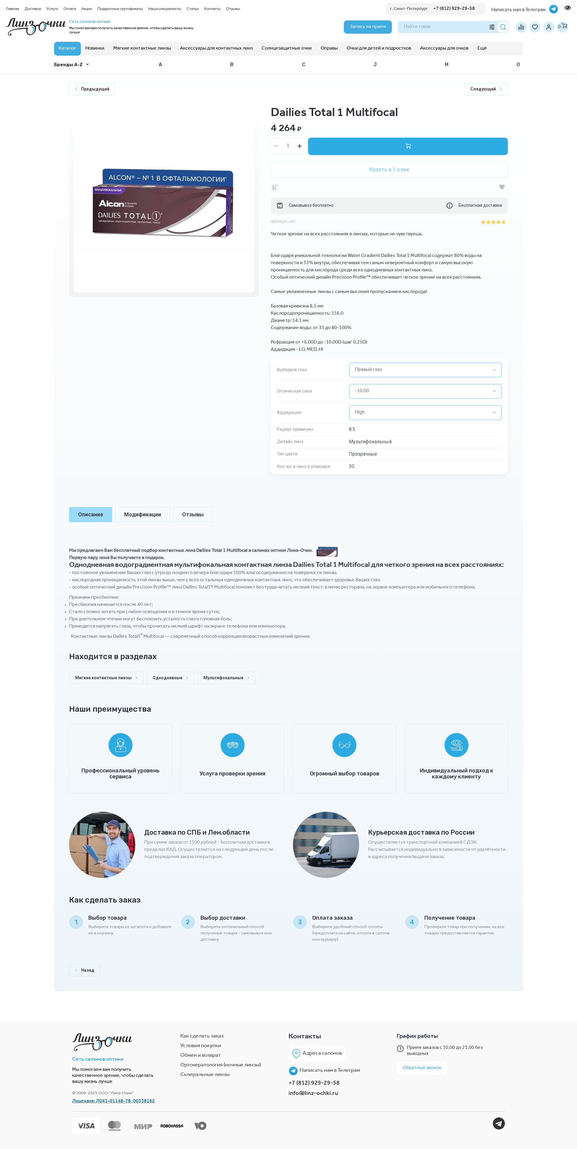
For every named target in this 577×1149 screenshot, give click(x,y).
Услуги (52, 9)
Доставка (33, 9)
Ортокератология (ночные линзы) (220, 1065)
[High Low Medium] (425, 412)
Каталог (67, 48)
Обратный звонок (422, 1068)
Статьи (193, 9)
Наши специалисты (164, 9)
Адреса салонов (322, 1053)
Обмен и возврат (200, 1056)
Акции (86, 9)
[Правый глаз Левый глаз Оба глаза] (425, 369)
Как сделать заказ (202, 1036)
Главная (12, 9)
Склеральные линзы (205, 1075)
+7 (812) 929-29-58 (314, 1084)
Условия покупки (200, 1046)
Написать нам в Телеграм (330, 1071)
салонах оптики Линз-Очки (282, 551)
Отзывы (233, 9)
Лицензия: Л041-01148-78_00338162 (113, 1101)
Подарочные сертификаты (120, 9)
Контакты (212, 9)
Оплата (69, 9)
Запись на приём (368, 27)
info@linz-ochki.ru (313, 1094)
